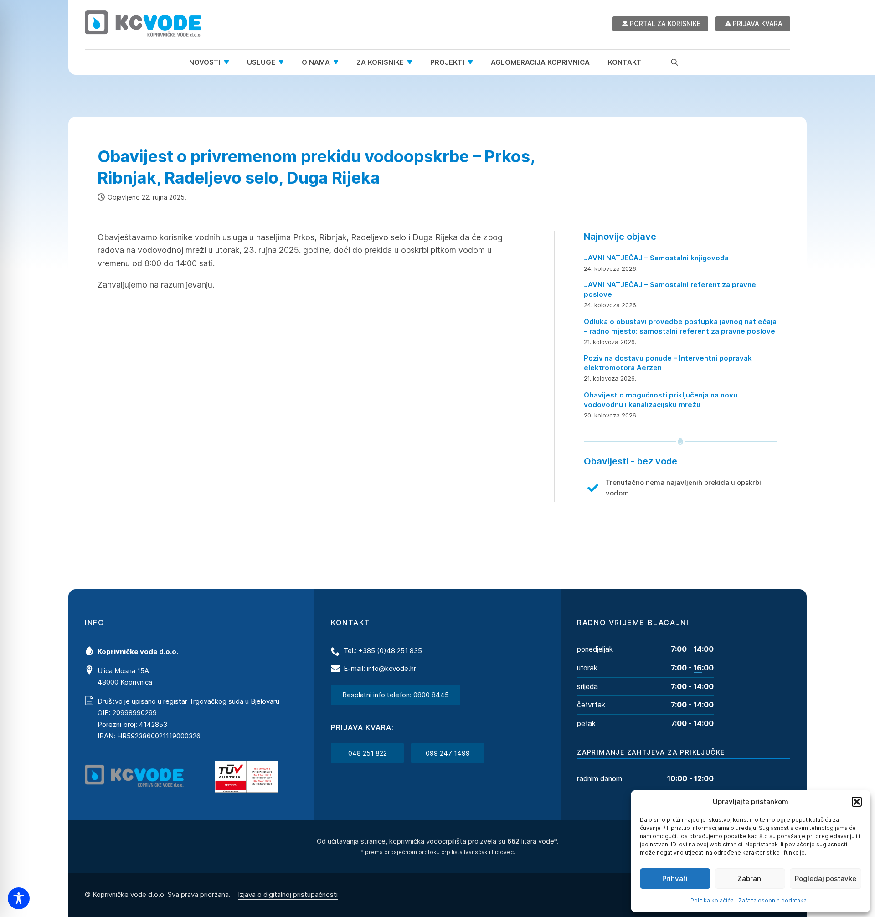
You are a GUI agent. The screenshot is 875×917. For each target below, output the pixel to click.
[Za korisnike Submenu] (412, 62)
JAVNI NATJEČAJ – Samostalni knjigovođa (656, 257)
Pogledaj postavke (825, 878)
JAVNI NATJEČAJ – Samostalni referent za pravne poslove (670, 289)
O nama (316, 62)
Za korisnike (380, 62)
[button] (856, 801)
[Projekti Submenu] (473, 62)
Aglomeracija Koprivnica (540, 62)
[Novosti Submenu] (229, 62)
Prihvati (675, 878)
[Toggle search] (674, 62)
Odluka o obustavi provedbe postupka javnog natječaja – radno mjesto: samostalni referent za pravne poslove (680, 326)
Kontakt (625, 62)
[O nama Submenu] (338, 62)
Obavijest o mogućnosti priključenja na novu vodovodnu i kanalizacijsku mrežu (660, 400)
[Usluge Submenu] (284, 62)
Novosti (205, 62)
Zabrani (750, 878)
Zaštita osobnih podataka (772, 900)
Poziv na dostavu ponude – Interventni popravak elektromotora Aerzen (668, 363)
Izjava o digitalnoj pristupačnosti (288, 894)
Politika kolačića (712, 900)
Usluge (261, 62)
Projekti (447, 62)
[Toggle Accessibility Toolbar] (19, 898)
